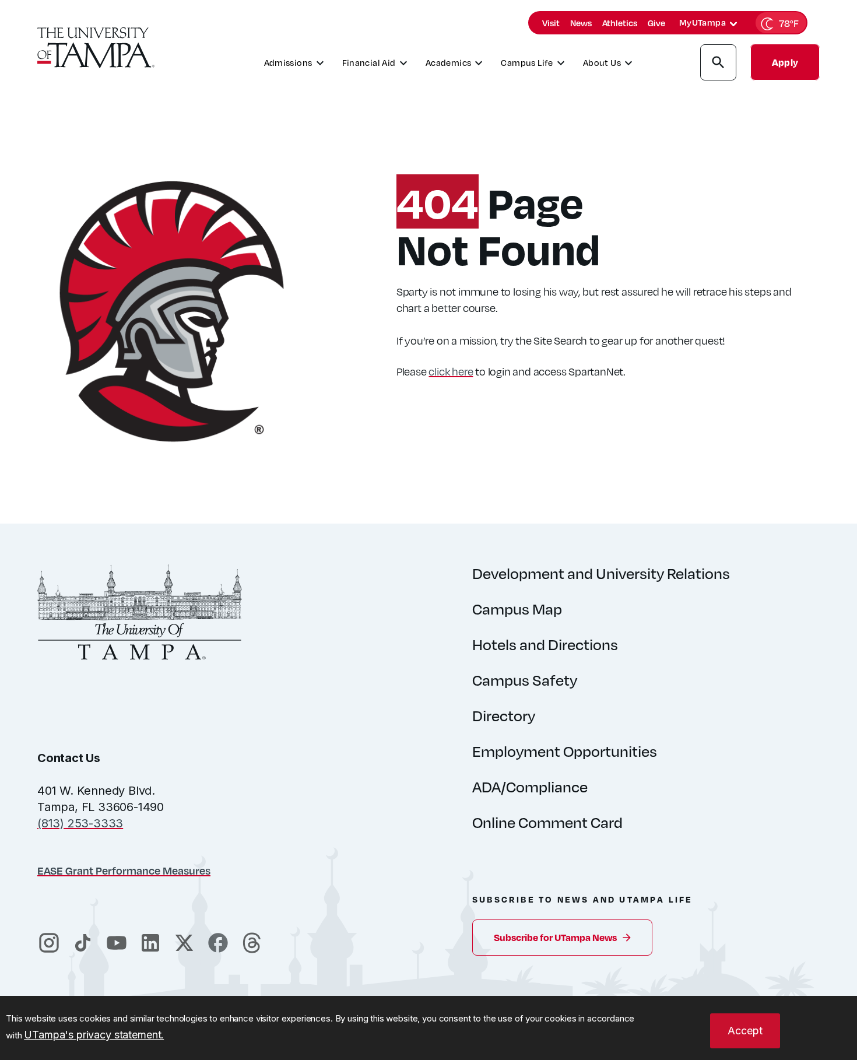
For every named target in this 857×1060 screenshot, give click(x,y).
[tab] (733, 24)
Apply (785, 62)
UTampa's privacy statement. (94, 1035)
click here (450, 371)
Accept (745, 1030)
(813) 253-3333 (80, 823)
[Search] (718, 64)
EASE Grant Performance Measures (123, 870)
